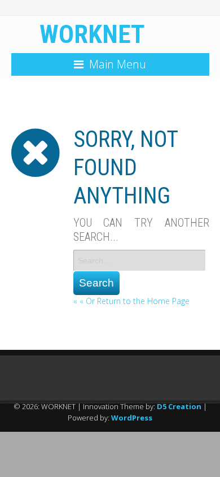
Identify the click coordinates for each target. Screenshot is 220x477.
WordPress (131, 418)
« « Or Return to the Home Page (131, 301)
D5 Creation (179, 406)
